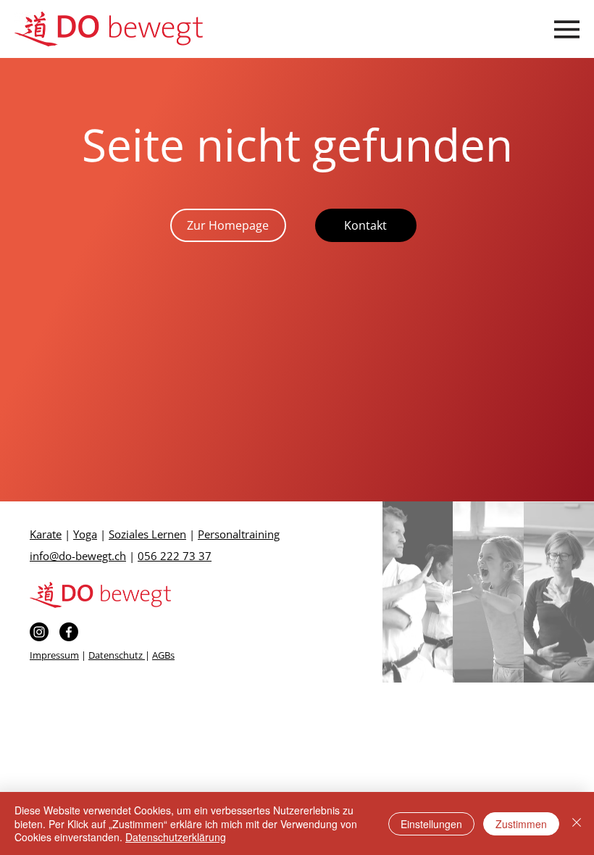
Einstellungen (431, 824)
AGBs (163, 655)
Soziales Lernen (147, 534)
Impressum (54, 655)
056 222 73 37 (175, 556)
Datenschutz (116, 655)
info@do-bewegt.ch (78, 556)
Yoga (85, 534)
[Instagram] (39, 631)
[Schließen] (576, 823)
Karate (46, 534)
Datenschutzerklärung (175, 837)
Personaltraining (239, 534)
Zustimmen (521, 824)
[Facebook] (68, 631)
